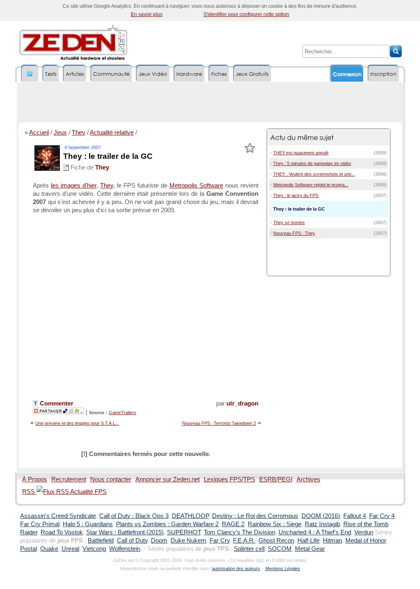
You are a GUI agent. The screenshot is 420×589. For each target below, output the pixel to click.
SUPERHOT (184, 532)
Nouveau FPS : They (294, 233)
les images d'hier (73, 185)
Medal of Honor (365, 540)
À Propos (34, 479)
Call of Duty (132, 540)
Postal (28, 548)
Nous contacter (110, 479)
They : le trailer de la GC (108, 156)
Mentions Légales (282, 568)
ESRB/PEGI (275, 479)
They (78, 132)
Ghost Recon (276, 540)
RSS (29, 491)
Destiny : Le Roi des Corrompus (255, 516)
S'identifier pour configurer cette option (246, 14)
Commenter (55, 403)
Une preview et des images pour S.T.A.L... (77, 423)
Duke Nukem (188, 540)
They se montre (289, 222)
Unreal (70, 548)
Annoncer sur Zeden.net (167, 479)
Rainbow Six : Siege (274, 524)
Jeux (60, 132)
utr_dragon (242, 403)
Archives (308, 479)
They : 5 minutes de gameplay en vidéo (312, 163)
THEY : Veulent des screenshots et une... (314, 174)
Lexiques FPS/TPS (229, 479)
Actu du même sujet (301, 137)
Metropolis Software (196, 185)
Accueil (39, 132)
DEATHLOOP (190, 516)
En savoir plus (146, 14)
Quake (49, 548)
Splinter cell (249, 548)
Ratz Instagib (322, 524)
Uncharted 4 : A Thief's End (314, 532)
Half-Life (308, 540)
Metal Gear (310, 548)
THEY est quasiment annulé (301, 152)
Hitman (332, 540)
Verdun (363, 532)
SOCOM (280, 548)
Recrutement (68, 479)
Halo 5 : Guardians (88, 524)
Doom (159, 540)
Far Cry (220, 540)
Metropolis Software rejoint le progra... (310, 184)
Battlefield (101, 540)
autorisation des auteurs (236, 568)
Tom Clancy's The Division (239, 532)
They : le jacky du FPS (295, 195)
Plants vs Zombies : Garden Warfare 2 (167, 524)
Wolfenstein (124, 548)
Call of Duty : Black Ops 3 (134, 516)
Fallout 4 (354, 516)
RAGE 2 (233, 524)
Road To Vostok (62, 532)
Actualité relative (112, 132)
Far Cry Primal (39, 524)
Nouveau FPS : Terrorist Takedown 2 (219, 423)
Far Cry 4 (382, 516)
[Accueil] (30, 74)
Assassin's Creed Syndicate (58, 516)
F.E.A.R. (244, 540)
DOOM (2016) (320, 516)
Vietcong (94, 548)
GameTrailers (122, 412)
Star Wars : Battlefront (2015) (125, 532)
